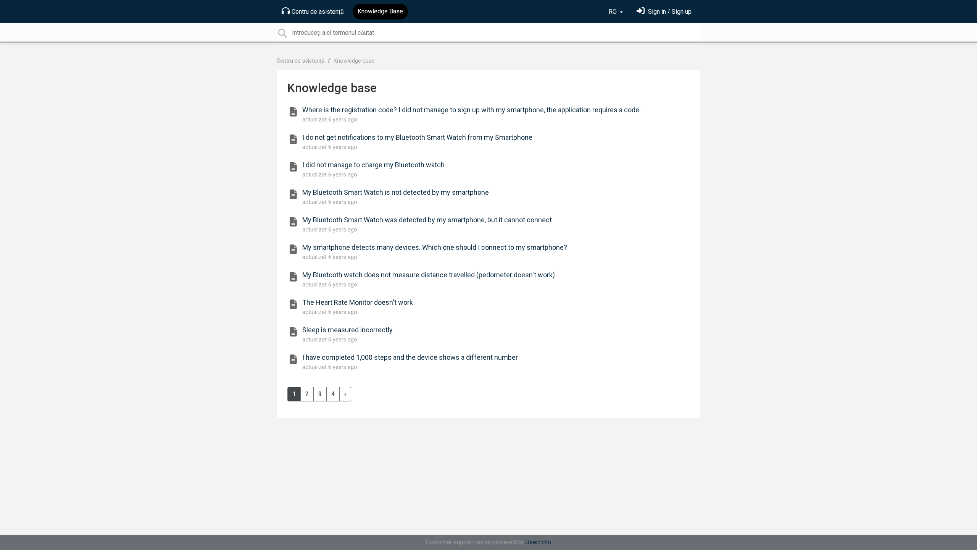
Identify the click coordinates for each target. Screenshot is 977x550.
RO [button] (613, 11)
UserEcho (538, 542)
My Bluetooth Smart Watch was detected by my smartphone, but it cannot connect (427, 220)
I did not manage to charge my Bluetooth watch (373, 165)
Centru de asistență (318, 11)
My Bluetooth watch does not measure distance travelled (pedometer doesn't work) (428, 275)
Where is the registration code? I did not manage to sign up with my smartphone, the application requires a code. (471, 110)
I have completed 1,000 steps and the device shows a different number (410, 357)
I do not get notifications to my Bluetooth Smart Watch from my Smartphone (417, 137)
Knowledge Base (380, 11)
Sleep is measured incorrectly (347, 330)
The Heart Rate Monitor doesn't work (357, 302)
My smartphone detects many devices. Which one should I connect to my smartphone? (434, 247)
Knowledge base (354, 61)
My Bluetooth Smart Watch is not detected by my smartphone (395, 192)
